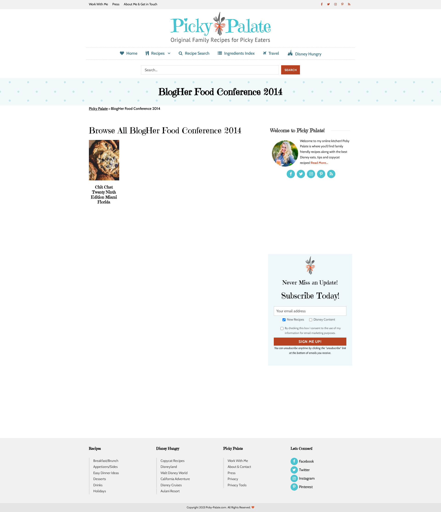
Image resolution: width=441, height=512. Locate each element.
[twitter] (328, 4)
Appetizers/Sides (105, 467)
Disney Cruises (171, 485)
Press (115, 4)
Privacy (233, 479)
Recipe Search (197, 53)
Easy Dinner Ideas (106, 473)
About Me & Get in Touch (140, 4)
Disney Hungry (308, 54)
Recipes (158, 53)
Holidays (99, 491)
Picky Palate (98, 108)
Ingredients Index (239, 53)
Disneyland (169, 467)
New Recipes (295, 319)
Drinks (97, 485)
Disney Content (324, 319)
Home (131, 53)
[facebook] (322, 4)
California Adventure (175, 479)
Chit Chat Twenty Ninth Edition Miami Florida (104, 194)
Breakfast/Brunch (105, 461)
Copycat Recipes (172, 461)
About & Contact (239, 467)
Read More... (319, 163)
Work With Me (98, 4)
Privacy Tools (237, 485)
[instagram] (335, 4)
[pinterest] (342, 4)
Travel (274, 53)
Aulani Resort (170, 491)
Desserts (99, 479)
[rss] (349, 4)
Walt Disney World (174, 473)
